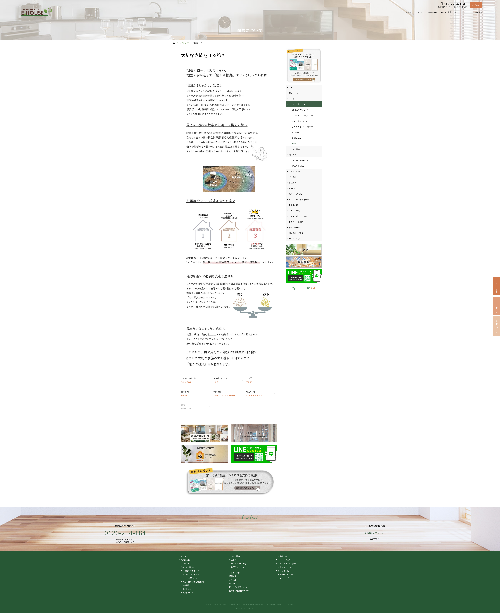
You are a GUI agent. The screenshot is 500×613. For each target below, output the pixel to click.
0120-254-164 (125, 533)
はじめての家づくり (190, 380)
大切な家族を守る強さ (203, 55)
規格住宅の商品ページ (298, 194)
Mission (292, 188)
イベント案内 (294, 149)
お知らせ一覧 (294, 227)
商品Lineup (293, 93)
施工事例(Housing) (300, 160)
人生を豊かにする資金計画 (303, 127)
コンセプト (293, 99)
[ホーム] (174, 43)
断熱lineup (254, 393)
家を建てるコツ (220, 380)
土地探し (250, 380)
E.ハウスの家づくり (297, 104)
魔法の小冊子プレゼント (497, 325)
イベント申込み (295, 211)
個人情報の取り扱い (297, 233)
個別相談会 (497, 305)
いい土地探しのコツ (300, 121)
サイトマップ (294, 239)
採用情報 (292, 177)
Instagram (293, 288)
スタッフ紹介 (294, 171)
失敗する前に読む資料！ (299, 216)
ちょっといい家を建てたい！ (304, 115)
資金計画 (185, 393)
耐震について (297, 143)
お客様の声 (293, 205)
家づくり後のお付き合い (299, 199)
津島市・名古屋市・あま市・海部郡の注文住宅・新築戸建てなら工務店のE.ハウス (251, 604)
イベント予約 (497, 285)
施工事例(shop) (298, 166)
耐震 (186, 407)
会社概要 (292, 183)
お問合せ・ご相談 (296, 222)
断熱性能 (224, 393)
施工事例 (292, 155)
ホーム (291, 87)
